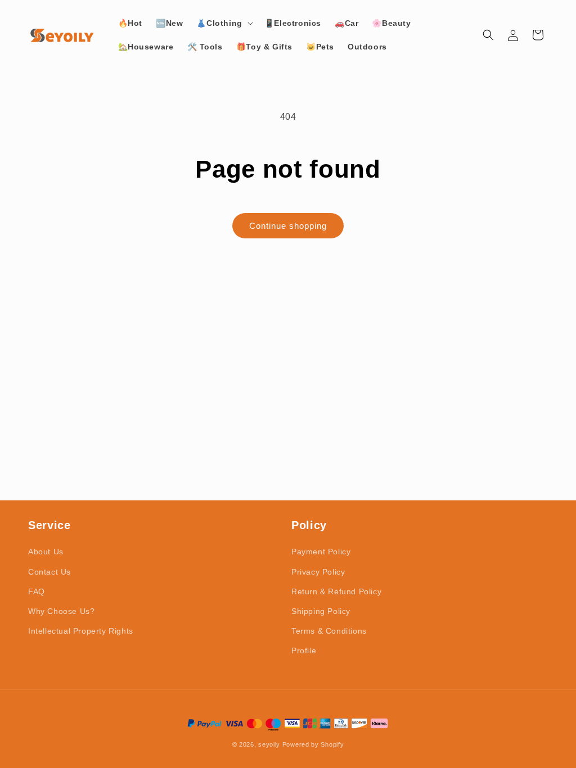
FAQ (36, 591)
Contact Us (49, 571)
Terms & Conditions (329, 630)
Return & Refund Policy (336, 591)
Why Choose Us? (61, 611)
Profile (303, 650)
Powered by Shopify (313, 744)
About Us (46, 551)
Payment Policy (320, 551)
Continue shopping (288, 226)
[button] (223, 23)
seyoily (269, 744)
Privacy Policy (318, 571)
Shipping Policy (320, 611)
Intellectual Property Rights (80, 630)
